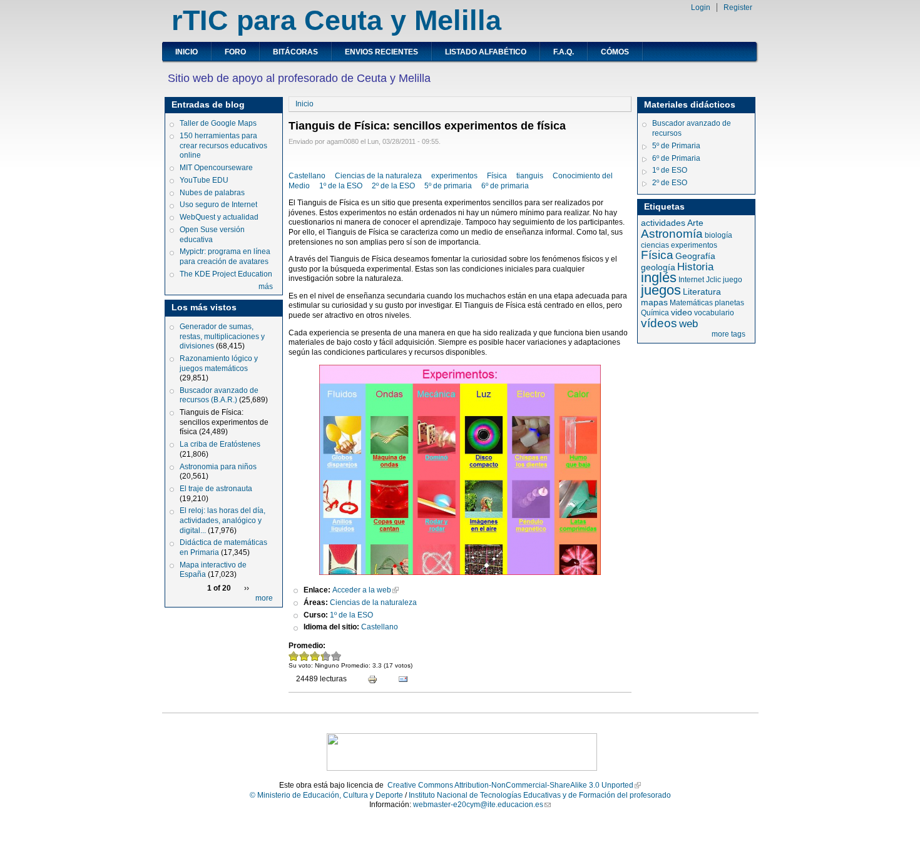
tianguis (529, 175)
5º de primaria (448, 185)
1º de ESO (669, 170)
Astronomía (672, 233)
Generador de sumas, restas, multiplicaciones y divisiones (222, 336)
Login (700, 7)
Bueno (322, 656)
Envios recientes (381, 52)
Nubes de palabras (212, 192)
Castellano (307, 175)
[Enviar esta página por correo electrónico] (397, 680)
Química (655, 312)
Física (497, 175)
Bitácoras (295, 52)
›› (246, 588)
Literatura (702, 292)
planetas (729, 302)
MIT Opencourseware (216, 167)
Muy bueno (336, 656)
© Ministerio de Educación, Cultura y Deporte (326, 795)
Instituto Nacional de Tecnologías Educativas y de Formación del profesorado (540, 795)
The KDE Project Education (226, 274)
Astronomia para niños (218, 466)
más (265, 286)
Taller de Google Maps (218, 123)
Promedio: (307, 645)
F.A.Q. (563, 52)
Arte (695, 223)
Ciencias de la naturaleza (378, 175)
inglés (659, 277)
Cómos (615, 52)
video (681, 312)
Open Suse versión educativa (212, 234)
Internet (691, 279)
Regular (315, 656)
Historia (695, 267)
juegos (661, 290)
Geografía (695, 256)
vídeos (659, 323)
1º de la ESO (340, 185)
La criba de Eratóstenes (220, 444)
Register (737, 7)
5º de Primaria (676, 145)
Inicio (186, 52)
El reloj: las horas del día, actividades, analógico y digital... (222, 520)
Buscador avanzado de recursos (691, 128)
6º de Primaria (676, 158)
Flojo (304, 656)
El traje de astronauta (216, 488)
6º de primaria (505, 185)
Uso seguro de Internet (218, 204)
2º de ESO (669, 182)
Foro (235, 52)
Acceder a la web (361, 590)
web (688, 324)
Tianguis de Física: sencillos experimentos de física (224, 422)
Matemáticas (691, 302)
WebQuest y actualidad (219, 217)
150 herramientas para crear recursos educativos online (223, 145)
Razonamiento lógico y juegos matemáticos (219, 363)
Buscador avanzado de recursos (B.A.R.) (219, 395)
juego (732, 279)
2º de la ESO (393, 185)
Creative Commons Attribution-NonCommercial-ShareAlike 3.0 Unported (510, 785)
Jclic (713, 279)
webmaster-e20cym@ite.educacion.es (478, 804)
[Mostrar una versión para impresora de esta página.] (366, 680)
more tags (728, 334)
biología (718, 235)
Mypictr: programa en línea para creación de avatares (225, 256)
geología (658, 267)
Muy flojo (294, 656)
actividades (663, 223)
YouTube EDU (204, 180)
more (264, 598)
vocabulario (714, 312)
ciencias (655, 245)
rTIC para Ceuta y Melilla (336, 20)
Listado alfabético (485, 52)
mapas (654, 302)
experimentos (454, 175)
